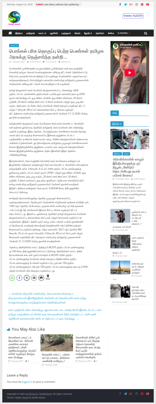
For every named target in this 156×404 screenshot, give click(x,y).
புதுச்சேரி (54, 33)
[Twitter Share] (27, 278)
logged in (27, 381)
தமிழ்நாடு (30, 33)
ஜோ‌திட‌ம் (88, 33)
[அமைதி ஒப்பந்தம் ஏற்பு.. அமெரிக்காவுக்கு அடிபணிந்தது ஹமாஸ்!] (120, 285)
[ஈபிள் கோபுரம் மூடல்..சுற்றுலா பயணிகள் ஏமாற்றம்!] (120, 262)
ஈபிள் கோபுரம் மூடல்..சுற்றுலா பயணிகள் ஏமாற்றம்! (138, 268)
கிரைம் (77, 33)
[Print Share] (41, 278)
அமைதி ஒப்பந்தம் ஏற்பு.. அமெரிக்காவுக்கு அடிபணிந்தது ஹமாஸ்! (139, 292)
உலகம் (126, 153)
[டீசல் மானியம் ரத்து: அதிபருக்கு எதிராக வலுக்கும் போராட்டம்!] (120, 236)
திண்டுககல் (65, 61)
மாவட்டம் (42, 33)
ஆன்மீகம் (100, 33)
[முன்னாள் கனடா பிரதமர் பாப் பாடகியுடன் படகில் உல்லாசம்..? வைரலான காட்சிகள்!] (120, 210)
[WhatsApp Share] (12, 278)
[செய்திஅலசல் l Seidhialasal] (10, 33)
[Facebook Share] (19, 278)
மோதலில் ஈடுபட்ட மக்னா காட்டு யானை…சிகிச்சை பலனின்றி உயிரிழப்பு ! (56, 358)
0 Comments (50, 61)
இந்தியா (19, 33)
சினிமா (111, 33)
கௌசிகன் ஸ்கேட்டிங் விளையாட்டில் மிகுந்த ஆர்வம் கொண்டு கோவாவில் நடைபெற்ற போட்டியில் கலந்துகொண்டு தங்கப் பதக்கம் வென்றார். (89, 347)
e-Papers (123, 33)
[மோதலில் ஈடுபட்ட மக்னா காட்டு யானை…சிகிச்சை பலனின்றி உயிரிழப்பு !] (57, 336)
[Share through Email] (34, 278)
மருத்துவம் (66, 33)
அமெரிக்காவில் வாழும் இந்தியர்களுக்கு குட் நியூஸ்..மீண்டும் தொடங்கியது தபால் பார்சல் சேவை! (128, 167)
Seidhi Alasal (35, 61)
